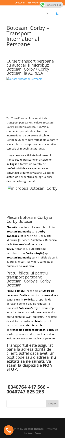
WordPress (34, 433)
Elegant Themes (34, 429)
